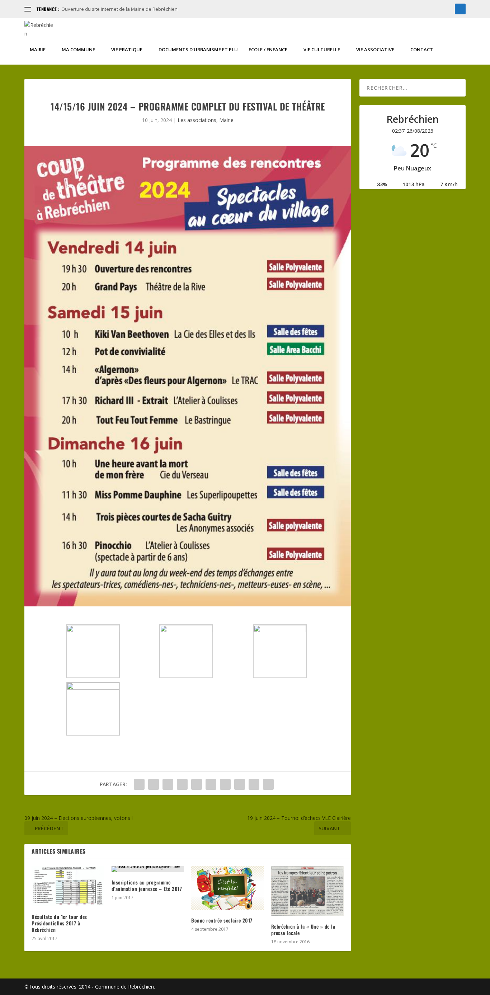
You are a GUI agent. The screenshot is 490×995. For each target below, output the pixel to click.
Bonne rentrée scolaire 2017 (222, 920)
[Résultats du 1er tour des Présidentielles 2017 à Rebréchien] (68, 886)
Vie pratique (126, 50)
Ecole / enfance (268, 50)
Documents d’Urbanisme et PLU (198, 50)
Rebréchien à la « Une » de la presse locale (303, 930)
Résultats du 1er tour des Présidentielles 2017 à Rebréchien (59, 923)
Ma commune (78, 50)
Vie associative (375, 50)
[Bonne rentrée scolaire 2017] (227, 888)
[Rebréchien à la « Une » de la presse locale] (307, 891)
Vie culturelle (321, 50)
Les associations (197, 120)
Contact (421, 50)
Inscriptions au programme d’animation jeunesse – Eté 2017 (147, 885)
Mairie (38, 50)
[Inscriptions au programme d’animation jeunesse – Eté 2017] (148, 869)
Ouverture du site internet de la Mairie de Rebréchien (119, 9)
